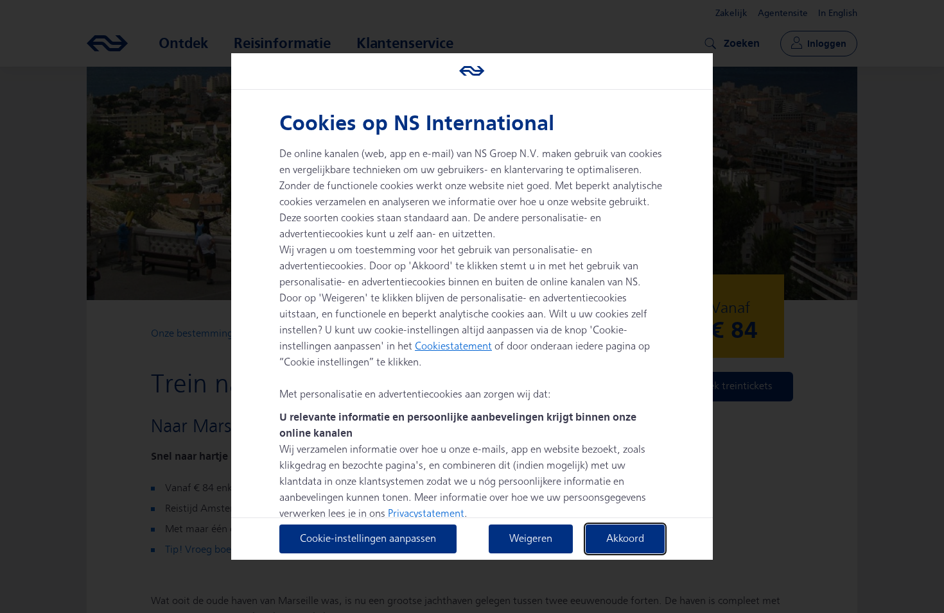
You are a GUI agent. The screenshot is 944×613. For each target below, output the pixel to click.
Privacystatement (426, 514)
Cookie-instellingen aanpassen (368, 539)
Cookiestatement (453, 346)
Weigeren (530, 539)
